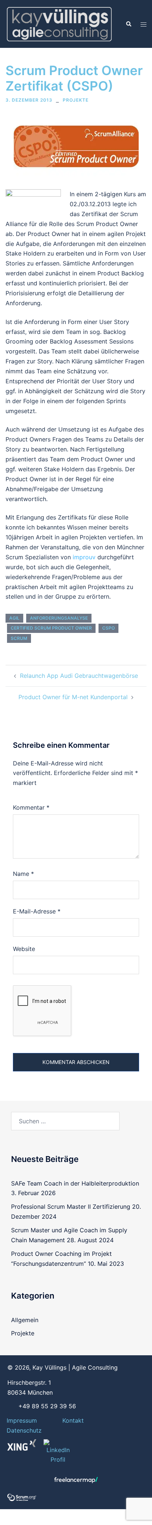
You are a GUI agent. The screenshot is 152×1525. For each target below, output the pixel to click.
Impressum (22, 1420)
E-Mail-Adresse (37, 911)
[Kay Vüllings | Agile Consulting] (59, 23)
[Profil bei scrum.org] (21, 1497)
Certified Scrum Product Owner (51, 628)
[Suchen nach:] (65, 1121)
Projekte (76, 100)
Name (23, 873)
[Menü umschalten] (143, 24)
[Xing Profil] (21, 1445)
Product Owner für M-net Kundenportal (73, 697)
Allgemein (24, 1320)
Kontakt (73, 1420)
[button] (128, 24)
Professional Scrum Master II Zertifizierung (70, 1206)
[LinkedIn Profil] (58, 1452)
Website (24, 948)
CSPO (108, 628)
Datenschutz (24, 1430)
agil (14, 618)
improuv (85, 557)
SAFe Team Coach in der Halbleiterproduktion (75, 1183)
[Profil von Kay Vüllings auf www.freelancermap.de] (76, 1480)
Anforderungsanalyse (59, 618)
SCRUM (19, 638)
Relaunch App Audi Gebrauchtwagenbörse (79, 675)
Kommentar (31, 807)
